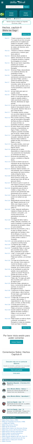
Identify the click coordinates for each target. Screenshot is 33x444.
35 (7, 283)
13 (7, 126)
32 (7, 260)
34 (7, 276)
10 (7, 105)
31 (7, 253)
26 (7, 220)
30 (7, 248)
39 (7, 310)
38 (7, 304)
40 (7, 318)
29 (7, 244)
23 (7, 195)
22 (7, 188)
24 (7, 200)
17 (7, 156)
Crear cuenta (25, 14)
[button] (2, 2)
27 (7, 228)
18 (7, 161)
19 (7, 169)
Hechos (9, 18)
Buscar (26, 7)
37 (7, 297)
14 (7, 135)
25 (7, 209)
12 (7, 117)
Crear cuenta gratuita (16, 370)
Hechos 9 (25, 34)
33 (7, 269)
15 (7, 144)
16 (7, 149)
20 (7, 176)
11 (7, 112)
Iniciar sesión (11, 14)
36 (7, 290)
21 (7, 183)
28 (7, 241)
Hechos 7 (7, 34)
